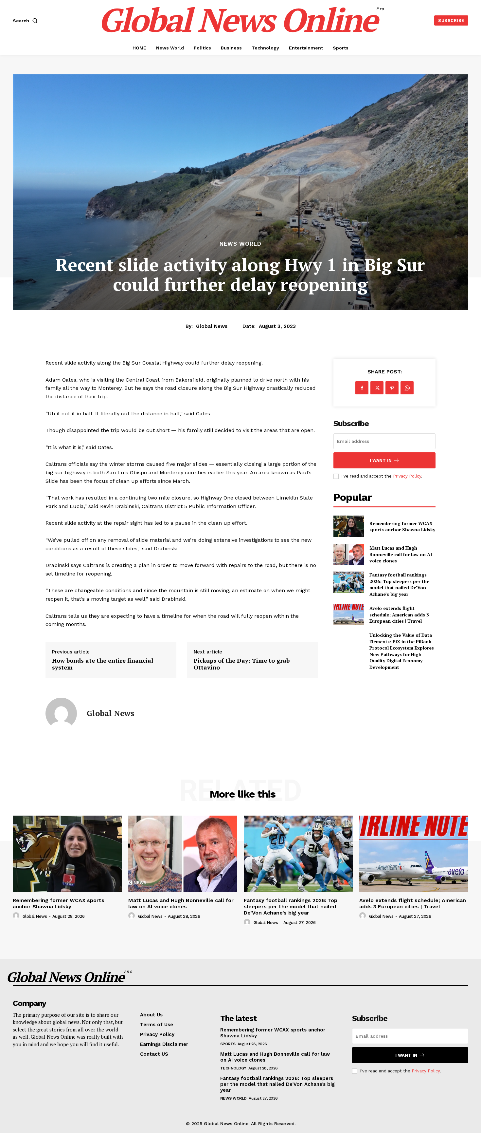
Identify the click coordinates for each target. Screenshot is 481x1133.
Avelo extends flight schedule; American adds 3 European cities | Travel (399, 614)
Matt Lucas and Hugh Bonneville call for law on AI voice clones (400, 554)
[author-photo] (17, 915)
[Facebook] (361, 387)
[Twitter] (376, 387)
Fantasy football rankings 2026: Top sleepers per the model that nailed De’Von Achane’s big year (399, 584)
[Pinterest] (392, 387)
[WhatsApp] (407, 387)
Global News (211, 326)
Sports (228, 1044)
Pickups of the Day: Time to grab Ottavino (242, 664)
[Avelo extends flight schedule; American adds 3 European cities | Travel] (348, 614)
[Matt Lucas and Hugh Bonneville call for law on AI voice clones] (348, 554)
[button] (26, 21)
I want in (381, 460)
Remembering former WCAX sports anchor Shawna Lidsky (402, 526)
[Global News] (61, 713)
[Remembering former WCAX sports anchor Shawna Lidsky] (348, 526)
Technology (233, 1068)
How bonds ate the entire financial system (102, 664)
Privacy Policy (407, 476)
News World (240, 244)
